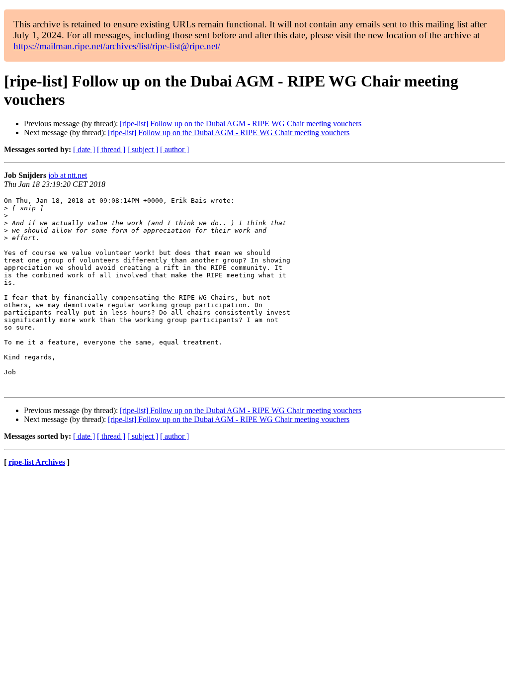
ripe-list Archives (36, 462)
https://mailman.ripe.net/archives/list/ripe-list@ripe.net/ (116, 46)
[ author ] (174, 149)
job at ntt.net (67, 175)
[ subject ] (142, 149)
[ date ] (84, 149)
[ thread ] (111, 149)
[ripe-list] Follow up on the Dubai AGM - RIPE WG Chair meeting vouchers (240, 123)
